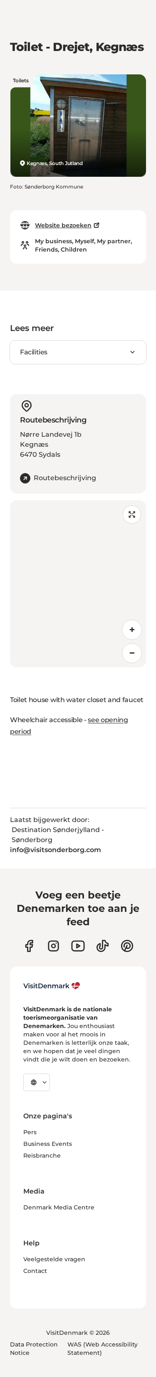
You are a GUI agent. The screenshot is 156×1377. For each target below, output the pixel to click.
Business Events (47, 1144)
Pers (30, 1132)
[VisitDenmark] (51, 986)
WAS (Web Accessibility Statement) (102, 1349)
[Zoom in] (132, 630)
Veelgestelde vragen (54, 1259)
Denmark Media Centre (58, 1207)
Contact (35, 1271)
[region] (78, 583)
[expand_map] (132, 514)
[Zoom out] (132, 653)
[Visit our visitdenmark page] (78, 946)
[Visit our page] (53, 946)
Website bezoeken (63, 225)
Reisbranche (42, 1155)
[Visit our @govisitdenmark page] (102, 946)
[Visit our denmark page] (29, 946)
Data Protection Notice (34, 1349)
